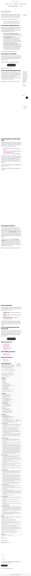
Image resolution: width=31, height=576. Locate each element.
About (21, 6)
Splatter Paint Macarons (7, 151)
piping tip (18, 40)
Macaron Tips (5, 359)
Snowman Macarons (7, 354)
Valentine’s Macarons (7, 148)
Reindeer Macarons (6, 353)
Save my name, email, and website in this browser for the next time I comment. (11, 562)
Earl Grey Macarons (4, 538)
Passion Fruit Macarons (7, 153)
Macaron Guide (23, 3)
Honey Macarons (6, 345)
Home (6, 3)
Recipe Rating (3, 542)
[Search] (27, 98)
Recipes (10, 3)
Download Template (11, 65)
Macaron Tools (6, 360)
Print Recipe (19, 420)
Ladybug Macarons (6, 344)
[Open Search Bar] (15, 8)
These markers (15, 159)
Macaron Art (15, 3)
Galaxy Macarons (6, 346)
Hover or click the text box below (7, 568)
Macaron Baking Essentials (13, 6)
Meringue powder (6, 314)
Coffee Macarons (6, 349)
